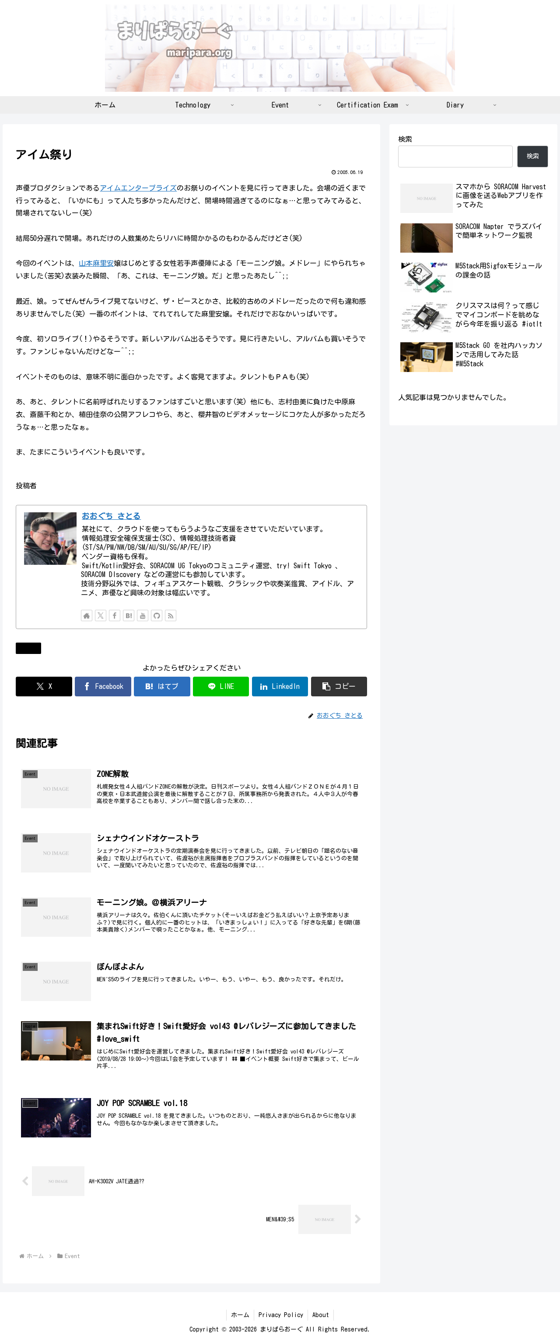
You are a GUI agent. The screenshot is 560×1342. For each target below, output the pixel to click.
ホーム (240, 1315)
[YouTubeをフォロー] (142, 615)
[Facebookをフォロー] (114, 615)
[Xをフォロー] (100, 615)
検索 (405, 139)
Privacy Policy (281, 1315)
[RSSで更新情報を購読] (170, 615)
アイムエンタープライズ (138, 187)
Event (31, 647)
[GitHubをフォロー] (156, 615)
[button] (339, 686)
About (320, 1315)
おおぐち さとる (111, 516)
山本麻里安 (96, 263)
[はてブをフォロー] (128, 615)
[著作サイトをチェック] (86, 615)
